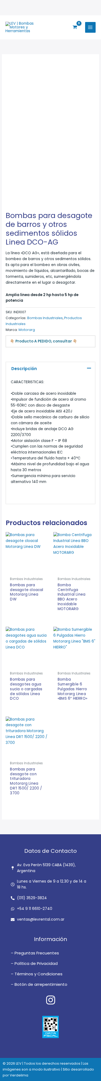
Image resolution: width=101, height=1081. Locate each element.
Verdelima (19, 1075)
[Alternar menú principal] (90, 27)
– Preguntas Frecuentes (35, 953)
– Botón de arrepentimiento (39, 984)
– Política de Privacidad (34, 963)
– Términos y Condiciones (36, 974)
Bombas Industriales (45, 318)
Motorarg (27, 329)
